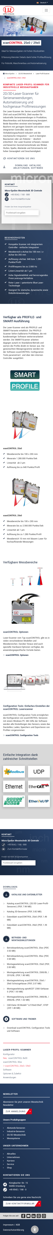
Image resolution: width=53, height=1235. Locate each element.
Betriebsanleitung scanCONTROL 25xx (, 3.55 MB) (28, 949)
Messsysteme (13, 1138)
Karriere (11, 1160)
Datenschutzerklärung (13, 1229)
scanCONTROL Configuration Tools (22, 735)
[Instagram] (44, 1216)
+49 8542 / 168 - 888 (20, 194)
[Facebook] (23, 1216)
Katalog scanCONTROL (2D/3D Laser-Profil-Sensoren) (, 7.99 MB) (27, 905)
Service (10, 1164)
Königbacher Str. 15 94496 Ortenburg (18, 1184)
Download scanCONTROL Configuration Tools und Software (28, 1029)
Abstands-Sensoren (16, 1128)
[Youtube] (28, 1216)
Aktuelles (11, 1153)
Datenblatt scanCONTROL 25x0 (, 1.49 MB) (27, 918)
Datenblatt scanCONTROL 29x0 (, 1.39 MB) (27, 927)
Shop (9, 1167)
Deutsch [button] (43, 2)
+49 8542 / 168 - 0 (17, 1189)
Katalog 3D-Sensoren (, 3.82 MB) (24, 911)
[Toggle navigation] (46, 10)
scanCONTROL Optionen (17, 655)
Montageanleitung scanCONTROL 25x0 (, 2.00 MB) (28, 966)
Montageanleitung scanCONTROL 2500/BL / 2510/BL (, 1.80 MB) (28, 974)
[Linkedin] (34, 1216)
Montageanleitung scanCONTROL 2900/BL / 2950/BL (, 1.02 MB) (28, 998)
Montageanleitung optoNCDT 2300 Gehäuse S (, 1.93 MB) (28, 990)
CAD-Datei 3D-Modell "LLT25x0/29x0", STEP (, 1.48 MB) (27, 1007)
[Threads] (39, 1216)
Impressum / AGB (11, 1224)
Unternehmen (13, 1157)
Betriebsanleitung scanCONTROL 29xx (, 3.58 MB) (28, 958)
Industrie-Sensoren (16, 1131)
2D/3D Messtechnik (16, 1135)
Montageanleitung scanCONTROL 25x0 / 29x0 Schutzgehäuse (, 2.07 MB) (26, 982)
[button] (35, 1229)
